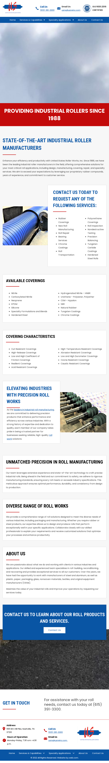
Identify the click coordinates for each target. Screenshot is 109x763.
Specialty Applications (60, 19)
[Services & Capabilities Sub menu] (44, 20)
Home (13, 19)
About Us (82, 19)
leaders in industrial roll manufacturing (34, 409)
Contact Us (97, 19)
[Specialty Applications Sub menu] (73, 20)
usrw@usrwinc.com (71, 10)
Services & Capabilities (31, 19)
